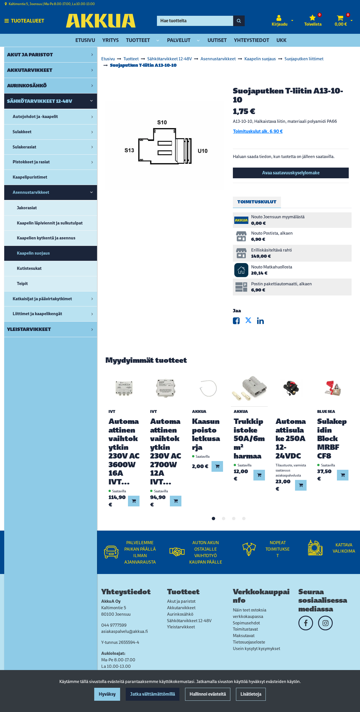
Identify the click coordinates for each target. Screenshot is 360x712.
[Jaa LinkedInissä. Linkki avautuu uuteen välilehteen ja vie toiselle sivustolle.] (262, 322)
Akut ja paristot (181, 601)
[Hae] (239, 20)
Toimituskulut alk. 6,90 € (258, 131)
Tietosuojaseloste (249, 642)
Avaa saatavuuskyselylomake (291, 173)
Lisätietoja (250, 694)
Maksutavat (244, 635)
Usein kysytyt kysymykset (256, 648)
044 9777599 (114, 625)
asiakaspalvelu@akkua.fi (124, 631)
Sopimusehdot (246, 623)
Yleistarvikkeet (181, 626)
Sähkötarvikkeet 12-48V (189, 620)
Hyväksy (107, 694)
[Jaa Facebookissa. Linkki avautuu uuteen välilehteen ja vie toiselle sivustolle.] (239, 322)
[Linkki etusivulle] (101, 21)
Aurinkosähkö (180, 614)
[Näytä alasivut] (157, 40)
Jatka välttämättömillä (152, 694)
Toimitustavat (245, 629)
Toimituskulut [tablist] (256, 202)
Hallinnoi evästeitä (208, 694)
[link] (92, 54)
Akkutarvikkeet (181, 607)
